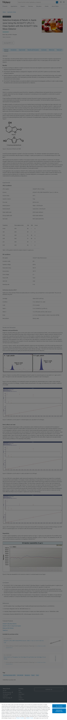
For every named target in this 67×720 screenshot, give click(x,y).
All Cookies (59, 706)
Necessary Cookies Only (59, 710)
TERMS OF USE (29, 718)
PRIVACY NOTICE (20, 718)
